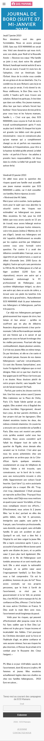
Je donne (22, 729)
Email (22, 704)
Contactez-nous (22, 732)
